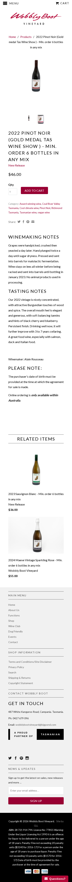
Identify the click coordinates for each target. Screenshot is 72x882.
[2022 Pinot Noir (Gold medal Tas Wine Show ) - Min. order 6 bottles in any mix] (36, 75)
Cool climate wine (29, 208)
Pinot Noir (45, 208)
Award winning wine (30, 203)
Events (12, 636)
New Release (16, 165)
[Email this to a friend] (32, 221)
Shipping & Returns (19, 677)
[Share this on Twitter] (18, 221)
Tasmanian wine (28, 212)
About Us (13, 610)
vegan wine (44, 212)
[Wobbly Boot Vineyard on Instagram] (27, 758)
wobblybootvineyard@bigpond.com (36, 724)
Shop (11, 620)
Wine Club (14, 626)
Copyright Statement (20, 683)
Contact (13, 642)
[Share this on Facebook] (23, 221)
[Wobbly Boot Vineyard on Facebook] (15, 758)
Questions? (57, 878)
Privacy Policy (16, 667)
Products (26, 36)
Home (11, 604)
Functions (14, 615)
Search (12, 672)
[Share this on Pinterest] (27, 221)
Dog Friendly (15, 631)
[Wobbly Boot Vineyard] (36, 18)
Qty (11, 184)
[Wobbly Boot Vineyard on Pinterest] (21, 758)
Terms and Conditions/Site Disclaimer (30, 661)
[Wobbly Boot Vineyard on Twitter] (10, 758)
